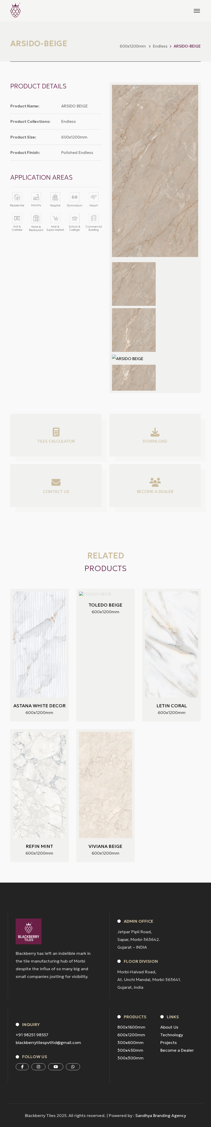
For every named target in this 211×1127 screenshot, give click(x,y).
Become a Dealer (177, 1050)
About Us (169, 1027)
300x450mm (130, 1050)
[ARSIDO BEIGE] (134, 284)
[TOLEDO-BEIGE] (95, 594)
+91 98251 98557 (32, 1034)
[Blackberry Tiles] (15, 10)
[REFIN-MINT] (39, 785)
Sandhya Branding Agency (160, 1115)
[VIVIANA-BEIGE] (105, 785)
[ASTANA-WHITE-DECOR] (39, 644)
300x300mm (130, 1057)
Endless (160, 46)
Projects (168, 1042)
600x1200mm (131, 1034)
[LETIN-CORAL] (171, 644)
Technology (171, 1034)
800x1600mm (131, 1027)
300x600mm (130, 1042)
